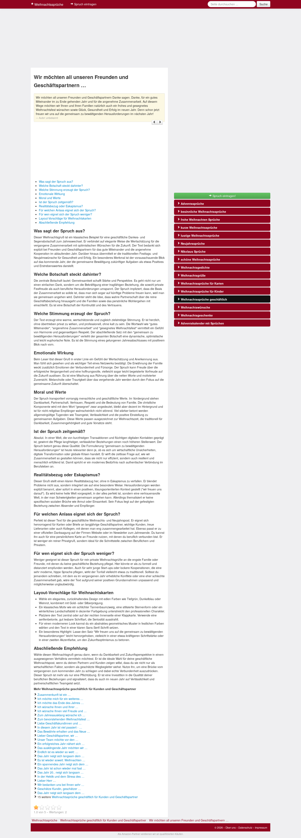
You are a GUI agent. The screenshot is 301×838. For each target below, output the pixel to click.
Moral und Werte (50, 198)
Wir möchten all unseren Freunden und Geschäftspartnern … (189, 820)
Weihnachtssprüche (48, 4)
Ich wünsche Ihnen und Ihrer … (57, 707)
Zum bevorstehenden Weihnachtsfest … (63, 719)
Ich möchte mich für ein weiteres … (60, 699)
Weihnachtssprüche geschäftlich (203, 299)
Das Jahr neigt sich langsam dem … (60, 756)
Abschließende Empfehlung (57, 222)
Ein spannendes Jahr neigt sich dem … (62, 764)
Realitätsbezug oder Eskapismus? (61, 206)
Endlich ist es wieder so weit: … (57, 752)
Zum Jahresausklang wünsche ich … (61, 715)
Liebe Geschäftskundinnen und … (59, 723)
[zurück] (154, 122)
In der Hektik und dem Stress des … (60, 776)
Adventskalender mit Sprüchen (202, 323)
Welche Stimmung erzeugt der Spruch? (64, 190)
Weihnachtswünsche (195, 307)
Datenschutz (245, 827)
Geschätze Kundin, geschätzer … (59, 789)
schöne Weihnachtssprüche (200, 259)
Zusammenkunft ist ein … (54, 695)
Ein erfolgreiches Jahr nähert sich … (61, 744)
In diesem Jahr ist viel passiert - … (59, 727)
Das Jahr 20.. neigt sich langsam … (60, 772)
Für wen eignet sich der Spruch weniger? (65, 214)
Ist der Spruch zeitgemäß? (56, 202)
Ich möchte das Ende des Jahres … (60, 703)
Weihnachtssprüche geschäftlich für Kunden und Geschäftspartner (95, 797)
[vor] (160, 122)
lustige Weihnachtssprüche (199, 235)
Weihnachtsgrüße (193, 275)
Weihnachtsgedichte (195, 267)
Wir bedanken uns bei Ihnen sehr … (60, 785)
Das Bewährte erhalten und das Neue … (63, 731)
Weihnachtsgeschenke (196, 315)
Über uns (230, 827)
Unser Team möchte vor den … (57, 740)
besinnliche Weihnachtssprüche (203, 212)
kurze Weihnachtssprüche (198, 227)
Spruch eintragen (84, 4)
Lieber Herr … (46, 780)
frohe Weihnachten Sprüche (200, 219)
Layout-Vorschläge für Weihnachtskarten (65, 218)
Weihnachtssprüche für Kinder (202, 291)
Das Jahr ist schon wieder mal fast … (61, 768)
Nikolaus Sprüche (193, 251)
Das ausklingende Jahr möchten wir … (62, 748)
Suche (263, 4)
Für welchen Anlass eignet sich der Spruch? (67, 210)
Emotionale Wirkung (52, 194)
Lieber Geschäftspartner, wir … (57, 735)
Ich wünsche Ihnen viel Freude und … (62, 711)
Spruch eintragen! (224, 196)
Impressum (261, 827)
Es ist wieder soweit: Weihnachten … (61, 760)
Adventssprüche (192, 204)
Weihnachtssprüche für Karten (202, 283)
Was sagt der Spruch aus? (56, 181)
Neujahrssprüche (192, 243)
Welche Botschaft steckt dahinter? (61, 186)
